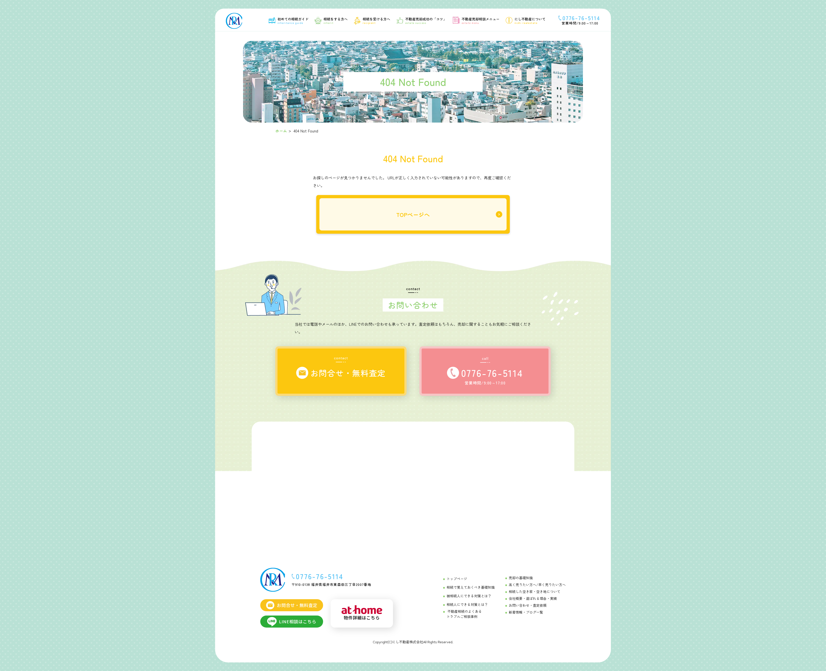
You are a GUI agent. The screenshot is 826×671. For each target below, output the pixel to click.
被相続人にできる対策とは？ (469, 595)
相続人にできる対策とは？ (467, 604)
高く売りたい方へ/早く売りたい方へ (537, 584)
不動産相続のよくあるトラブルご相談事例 (464, 614)
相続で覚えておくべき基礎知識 (471, 587)
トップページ (457, 578)
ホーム (281, 131)
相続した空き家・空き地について (534, 591)
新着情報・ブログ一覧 (526, 612)
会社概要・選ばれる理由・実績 (533, 598)
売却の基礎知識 (521, 577)
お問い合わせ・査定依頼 (528, 605)
